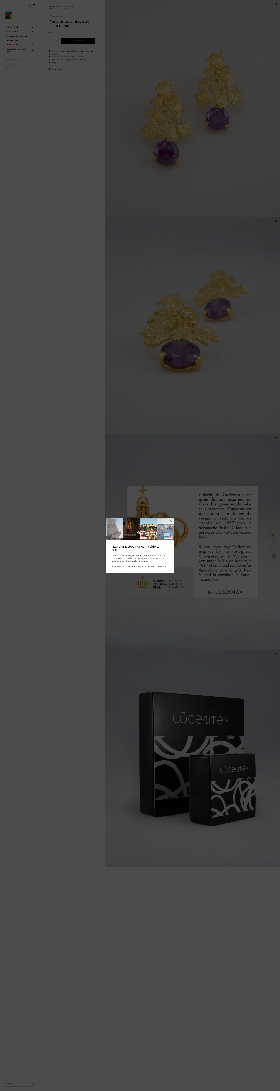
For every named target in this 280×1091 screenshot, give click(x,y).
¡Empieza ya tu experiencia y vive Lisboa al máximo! (139, 566)
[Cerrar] (170, 521)
